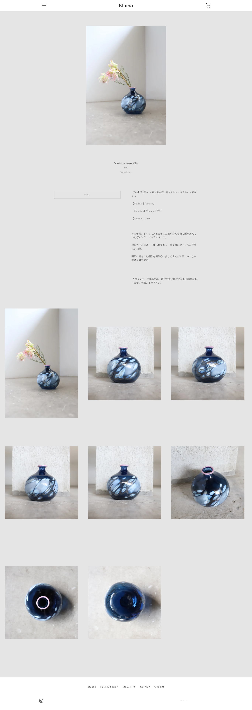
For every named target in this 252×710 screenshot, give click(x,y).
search (92, 687)
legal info (128, 687)
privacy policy (109, 687)
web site (159, 687)
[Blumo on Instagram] (41, 701)
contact (145, 687)
